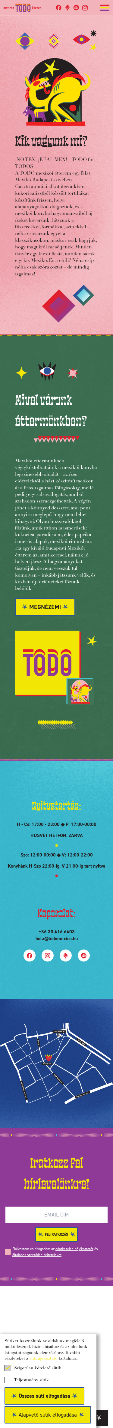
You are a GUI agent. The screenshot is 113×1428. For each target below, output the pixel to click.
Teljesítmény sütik (31, 1380)
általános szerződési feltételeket (36, 1254)
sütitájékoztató (44, 1358)
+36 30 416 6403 (57, 931)
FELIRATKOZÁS (56, 1234)
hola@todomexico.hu (57, 938)
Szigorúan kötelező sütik (37, 1368)
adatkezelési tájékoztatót (74, 1248)
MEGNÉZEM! (45, 607)
